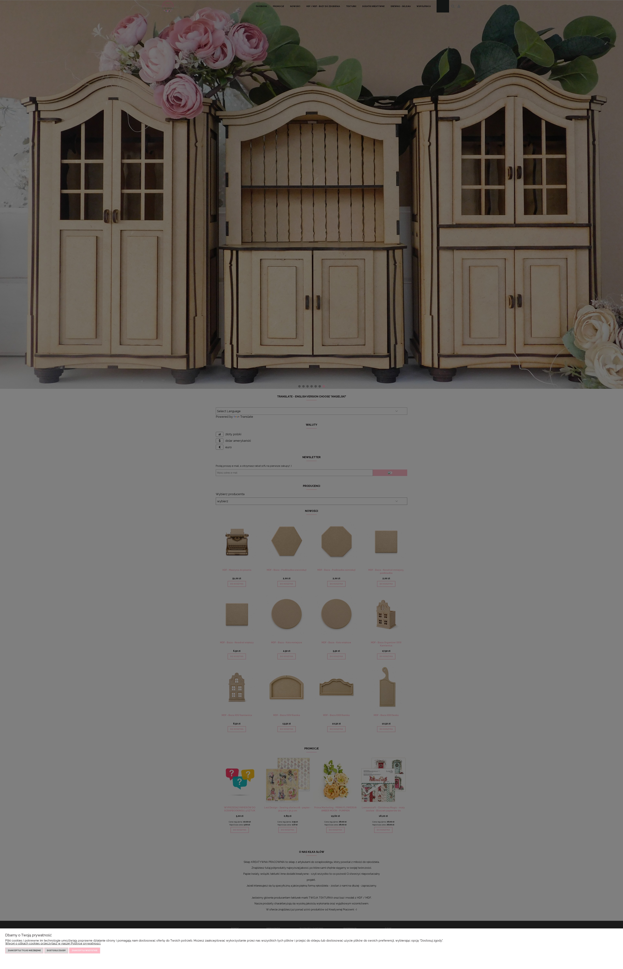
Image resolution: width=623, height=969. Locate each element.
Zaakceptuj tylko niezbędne (24, 950)
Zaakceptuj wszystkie (85, 950)
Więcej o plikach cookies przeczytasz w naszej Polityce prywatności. (53, 943)
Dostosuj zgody (56, 950)
